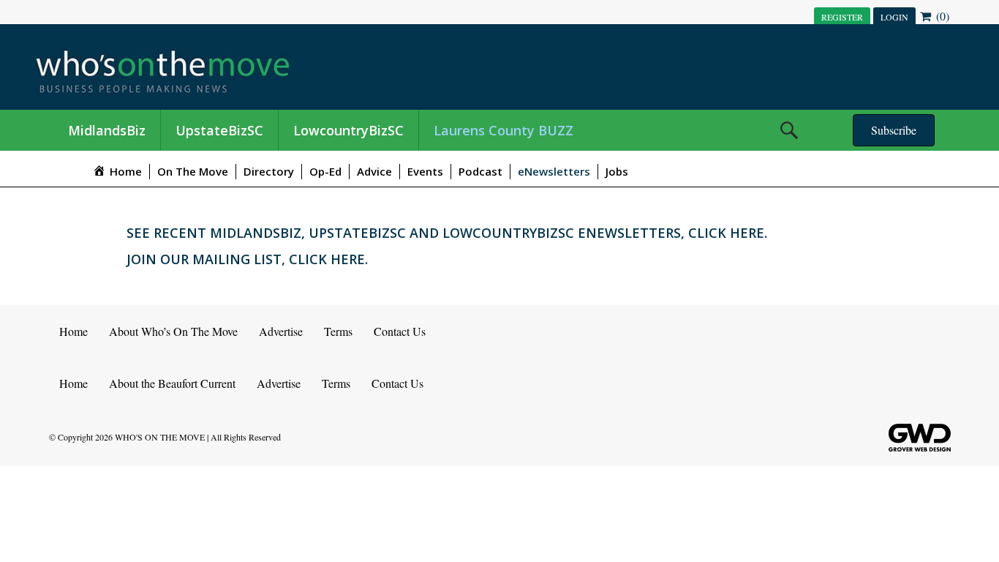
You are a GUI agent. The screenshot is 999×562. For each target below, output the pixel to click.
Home (73, 331)
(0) (941, 15)
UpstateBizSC (219, 130)
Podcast (480, 171)
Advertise (281, 331)
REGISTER (842, 17)
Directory (269, 171)
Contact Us (400, 331)
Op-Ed (325, 171)
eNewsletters (554, 171)
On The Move (192, 171)
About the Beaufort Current (172, 383)
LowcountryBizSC (348, 130)
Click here (327, 259)
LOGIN (894, 17)
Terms (338, 331)
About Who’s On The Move (173, 331)
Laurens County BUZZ (503, 130)
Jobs (617, 171)
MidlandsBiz (107, 130)
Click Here (726, 232)
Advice (374, 171)
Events (425, 171)
